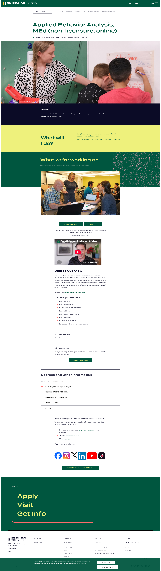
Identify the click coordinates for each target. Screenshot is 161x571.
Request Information (73, 224)
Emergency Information (100, 545)
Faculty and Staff (68, 548)
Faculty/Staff (36, 545)
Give (136, 3)
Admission (49, 408)
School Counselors (68, 553)
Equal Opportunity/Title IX (101, 548)
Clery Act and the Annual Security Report (104, 553)
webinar (67, 439)
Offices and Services (38, 542)
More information (107, 567)
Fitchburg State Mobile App (132, 545)
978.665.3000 (12, 548)
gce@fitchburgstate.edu (87, 430)
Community (67, 556)
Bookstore (127, 548)
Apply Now (95, 224)
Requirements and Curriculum (56, 392)
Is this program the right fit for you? (58, 386)
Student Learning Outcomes (56, 397)
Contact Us (10, 554)
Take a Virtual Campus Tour (132, 542)
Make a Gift (128, 550)
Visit (25, 505)
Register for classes (80, 360)
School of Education (93, 11)
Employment (98, 542)
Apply (130, 3)
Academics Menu (40, 12)
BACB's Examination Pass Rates (74, 293)
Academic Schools (80, 11)
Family (65, 550)
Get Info (31, 514)
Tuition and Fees (51, 403)
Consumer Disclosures (100, 550)
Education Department (108, 11)
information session (72, 436)
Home (61, 11)
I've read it (106, 563)
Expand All (45, 381)
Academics (69, 11)
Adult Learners (67, 545)
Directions (10, 551)
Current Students (68, 542)
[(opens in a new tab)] (58, 455)
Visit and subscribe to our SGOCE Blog (82, 468)
